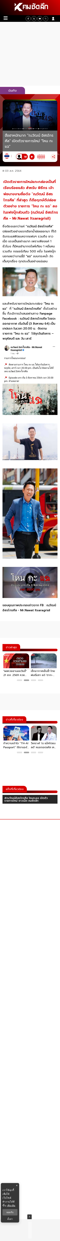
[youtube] (39, 18)
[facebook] (28, 18)
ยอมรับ (10, 1212)
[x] (34, 18)
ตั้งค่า (10, 1219)
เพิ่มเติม (11, 1205)
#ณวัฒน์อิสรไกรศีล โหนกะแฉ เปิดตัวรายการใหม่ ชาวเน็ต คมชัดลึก (26, 799)
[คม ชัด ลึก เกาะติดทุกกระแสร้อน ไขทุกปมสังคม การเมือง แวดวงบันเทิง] (30, 7)
